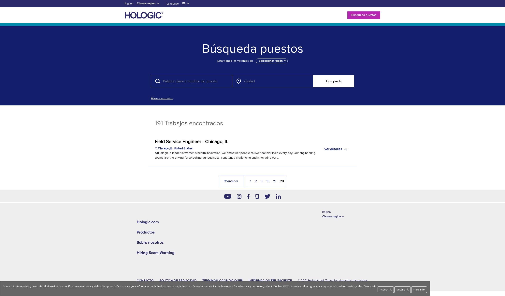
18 (268, 181)
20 (282, 181)
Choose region (146, 3)
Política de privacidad (177, 281)
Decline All (403, 289)
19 (274, 181)
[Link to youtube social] (227, 196)
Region (129, 3)
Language (173, 3)
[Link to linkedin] (278, 196)
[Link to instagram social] (239, 196)
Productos (146, 232)
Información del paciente (270, 281)
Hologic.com (148, 222)
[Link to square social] (257, 196)
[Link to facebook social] (248, 196)
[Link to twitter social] (267, 196)
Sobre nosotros (150, 242)
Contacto (145, 281)
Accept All (386, 289)
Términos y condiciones (222, 281)
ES (183, 3)
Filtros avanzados (162, 98)
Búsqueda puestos (363, 15)
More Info (419, 289)
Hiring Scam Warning (156, 252)
